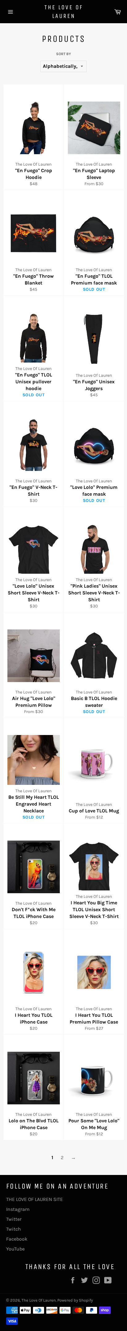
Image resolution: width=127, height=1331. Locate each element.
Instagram (18, 1209)
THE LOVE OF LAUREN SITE (34, 1199)
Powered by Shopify (75, 1300)
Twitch (13, 1229)
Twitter (14, 1219)
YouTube (15, 1249)
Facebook (16, 1239)
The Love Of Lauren (63, 12)
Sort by (63, 54)
